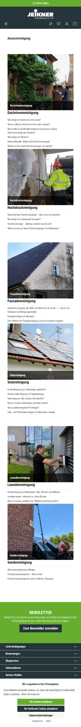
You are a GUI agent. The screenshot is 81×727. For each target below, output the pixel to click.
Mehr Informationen (30, 694)
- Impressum (37, 721)
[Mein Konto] (67, 24)
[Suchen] (50, 24)
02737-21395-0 (42, 3)
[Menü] (6, 24)
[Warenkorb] (75, 24)
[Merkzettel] (58, 24)
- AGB (47, 721)
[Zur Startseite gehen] (40, 14)
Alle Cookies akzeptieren (40, 701)
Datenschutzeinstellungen (41, 715)
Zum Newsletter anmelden (40, 628)
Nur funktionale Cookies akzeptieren (41, 708)
